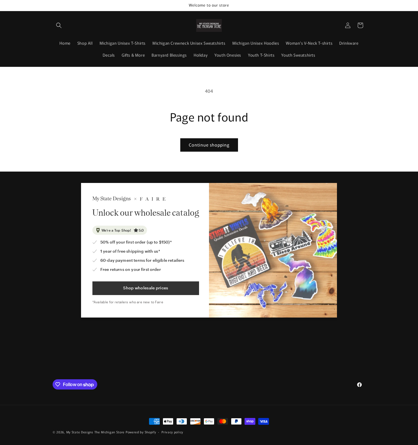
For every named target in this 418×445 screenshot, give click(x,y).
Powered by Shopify (141, 432)
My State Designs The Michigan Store (96, 432)
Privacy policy (172, 432)
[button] (59, 25)
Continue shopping (209, 145)
